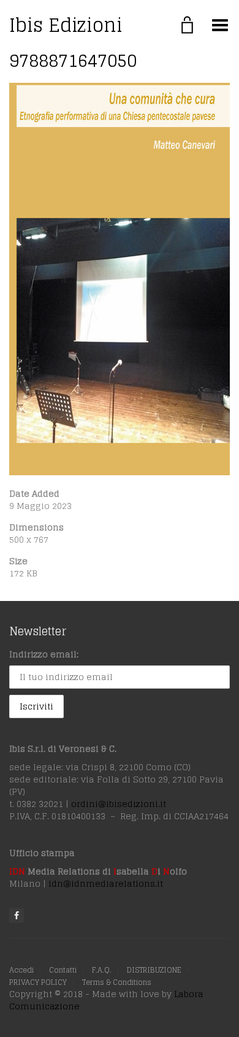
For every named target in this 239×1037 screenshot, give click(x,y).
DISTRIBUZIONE (154, 969)
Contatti (63, 969)
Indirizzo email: (43, 654)
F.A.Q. (102, 969)
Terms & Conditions (116, 982)
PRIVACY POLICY (38, 982)
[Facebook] (16, 915)
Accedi (21, 969)
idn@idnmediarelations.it (105, 883)
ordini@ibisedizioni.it (118, 803)
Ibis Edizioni (66, 25)
